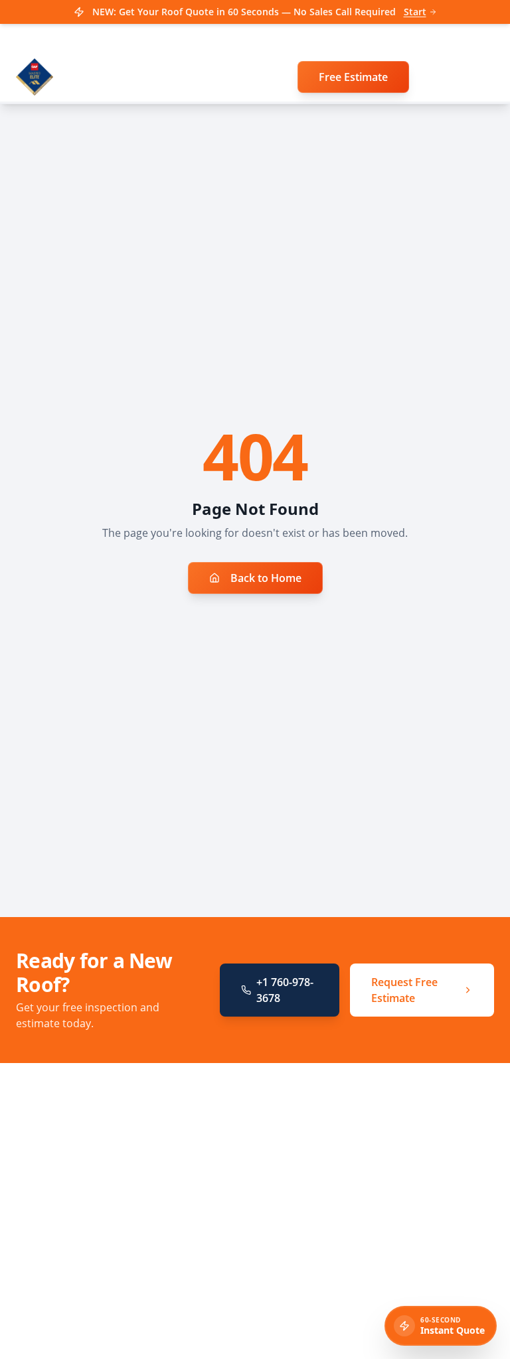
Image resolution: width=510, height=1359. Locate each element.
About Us (299, 1234)
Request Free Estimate (404, 990)
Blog (288, 1215)
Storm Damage (312, 1178)
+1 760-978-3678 (284, 990)
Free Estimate (353, 77)
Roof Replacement (319, 1141)
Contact (296, 1252)
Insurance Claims (317, 1159)
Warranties (303, 1196)
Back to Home (265, 578)
